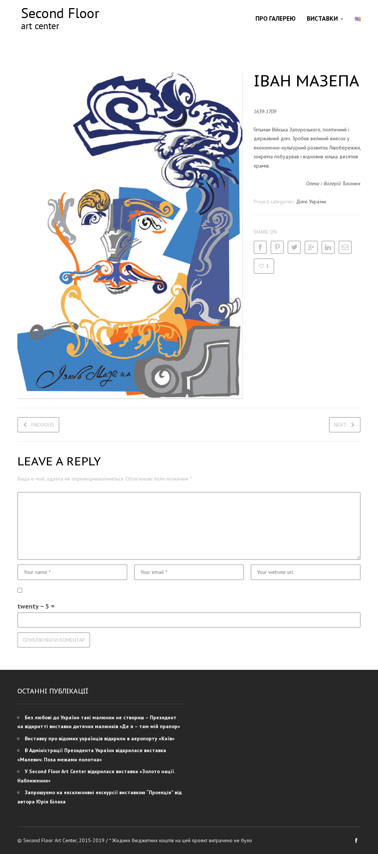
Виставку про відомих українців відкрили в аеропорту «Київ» (100, 738)
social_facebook (356, 840)
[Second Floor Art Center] (59, 18)
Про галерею (275, 18)
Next (340, 424)
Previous (42, 424)
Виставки (322, 18)
